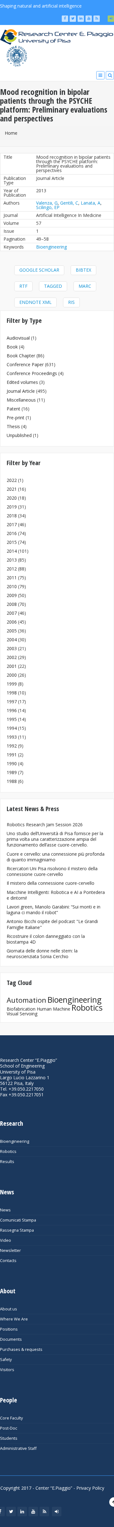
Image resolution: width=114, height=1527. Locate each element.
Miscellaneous (21, 400)
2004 (12, 640)
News (5, 1210)
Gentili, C (69, 203)
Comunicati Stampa (18, 1220)
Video (5, 1240)
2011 (12, 578)
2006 (12, 622)
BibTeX (83, 270)
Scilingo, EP (48, 207)
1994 (12, 728)
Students (8, 1438)
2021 (12, 489)
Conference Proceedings (32, 373)
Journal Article (21, 391)
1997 (12, 702)
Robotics (87, 1007)
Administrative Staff (18, 1448)
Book (12, 347)
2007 (12, 613)
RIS (71, 302)
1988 (12, 781)
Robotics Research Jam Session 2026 (45, 825)
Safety (6, 1359)
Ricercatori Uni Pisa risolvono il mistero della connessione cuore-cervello (52, 871)
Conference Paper (25, 364)
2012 (12, 569)
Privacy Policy (90, 1488)
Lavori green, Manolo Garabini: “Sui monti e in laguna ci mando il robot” (53, 909)
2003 (12, 648)
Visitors (7, 1369)
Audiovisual (18, 338)
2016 (12, 533)
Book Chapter (21, 356)
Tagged (53, 286)
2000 (12, 675)
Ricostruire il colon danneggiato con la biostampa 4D (46, 939)
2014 (12, 551)
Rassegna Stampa (17, 1230)
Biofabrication (21, 1009)
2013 (12, 560)
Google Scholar (39, 270)
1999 (12, 684)
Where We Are (14, 1319)
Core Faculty (11, 1418)
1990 (12, 763)
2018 (12, 516)
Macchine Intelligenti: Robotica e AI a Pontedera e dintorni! (56, 895)
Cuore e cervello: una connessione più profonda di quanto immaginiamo (55, 857)
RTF (23, 286)
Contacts (8, 1260)
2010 (12, 586)
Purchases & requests (21, 1349)
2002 (12, 657)
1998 (12, 693)
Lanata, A (90, 203)
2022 (12, 480)
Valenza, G (47, 203)
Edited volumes (22, 382)
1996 (12, 710)
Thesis (13, 426)
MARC (85, 286)
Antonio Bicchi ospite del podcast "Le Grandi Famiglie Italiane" (52, 924)
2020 (12, 498)
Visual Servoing (22, 1014)
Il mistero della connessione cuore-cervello (50, 883)
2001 (12, 666)
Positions (9, 1329)
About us (8, 1309)
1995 (12, 719)
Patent (13, 409)
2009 (12, 595)
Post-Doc (8, 1428)
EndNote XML (35, 302)
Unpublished (19, 435)
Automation (26, 1000)
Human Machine (53, 1009)
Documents (11, 1339)
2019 (12, 507)
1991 (12, 755)
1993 (12, 737)
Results (7, 1161)
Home (11, 133)
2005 (12, 631)
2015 (12, 542)
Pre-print (15, 418)
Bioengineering (51, 247)
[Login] (111, 18)
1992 (12, 746)
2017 (12, 524)
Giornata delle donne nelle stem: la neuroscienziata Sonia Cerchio (42, 953)
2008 (12, 604)
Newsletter (10, 1250)
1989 (12, 772)
